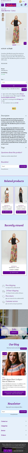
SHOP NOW (14, 332)
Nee (10, 451)
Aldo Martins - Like (21, 207)
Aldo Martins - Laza (7, 207)
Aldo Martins (4, 70)
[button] (21, 4)
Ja (5, 451)
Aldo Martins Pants (15, 88)
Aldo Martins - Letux (14, 267)
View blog (23, 348)
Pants (8, 88)
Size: (2, 79)
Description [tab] (5, 116)
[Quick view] (10, 189)
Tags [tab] (3, 148)
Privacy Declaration (4, 169)
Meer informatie (18, 451)
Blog (3, 377)
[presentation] (7, 29)
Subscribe (23, 166)
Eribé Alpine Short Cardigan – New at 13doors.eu (12, 380)
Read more (4, 63)
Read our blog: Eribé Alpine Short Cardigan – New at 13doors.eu (14, 393)
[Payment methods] (14, 108)
